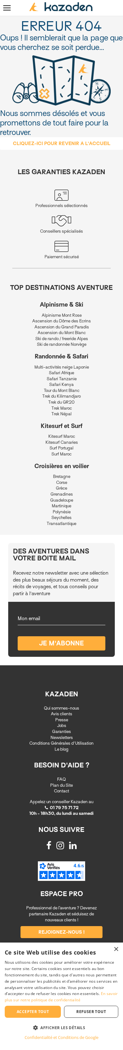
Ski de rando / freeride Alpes (61, 338)
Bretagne (61, 476)
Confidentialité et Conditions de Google (61, 1037)
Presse (61, 719)
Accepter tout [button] (33, 1011)
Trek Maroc (61, 408)
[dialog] (61, 996)
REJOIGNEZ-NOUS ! (61, 932)
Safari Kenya (61, 384)
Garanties (61, 731)
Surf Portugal (61, 448)
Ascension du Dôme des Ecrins (61, 321)
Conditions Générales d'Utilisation (61, 743)
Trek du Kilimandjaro (61, 396)
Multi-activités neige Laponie (61, 367)
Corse (61, 482)
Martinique (61, 506)
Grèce (61, 488)
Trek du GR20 (61, 402)
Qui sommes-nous (61, 708)
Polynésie (62, 512)
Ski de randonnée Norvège (61, 344)
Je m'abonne (61, 643)
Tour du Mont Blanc (61, 390)
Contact (61, 791)
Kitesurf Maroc (61, 436)
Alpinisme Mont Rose (62, 315)
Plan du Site (61, 785)
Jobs (61, 725)
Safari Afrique (61, 372)
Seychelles (61, 517)
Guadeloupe (61, 500)
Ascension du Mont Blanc (62, 332)
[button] (61, 1027)
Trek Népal (61, 414)
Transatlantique (61, 523)
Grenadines (61, 494)
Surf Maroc (61, 454)
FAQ (61, 779)
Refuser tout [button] (91, 1011)
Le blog (61, 749)
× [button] (116, 949)
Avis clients (61, 713)
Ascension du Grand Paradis (61, 327)
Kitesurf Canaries (61, 442)
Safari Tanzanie (62, 378)
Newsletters (61, 737)
